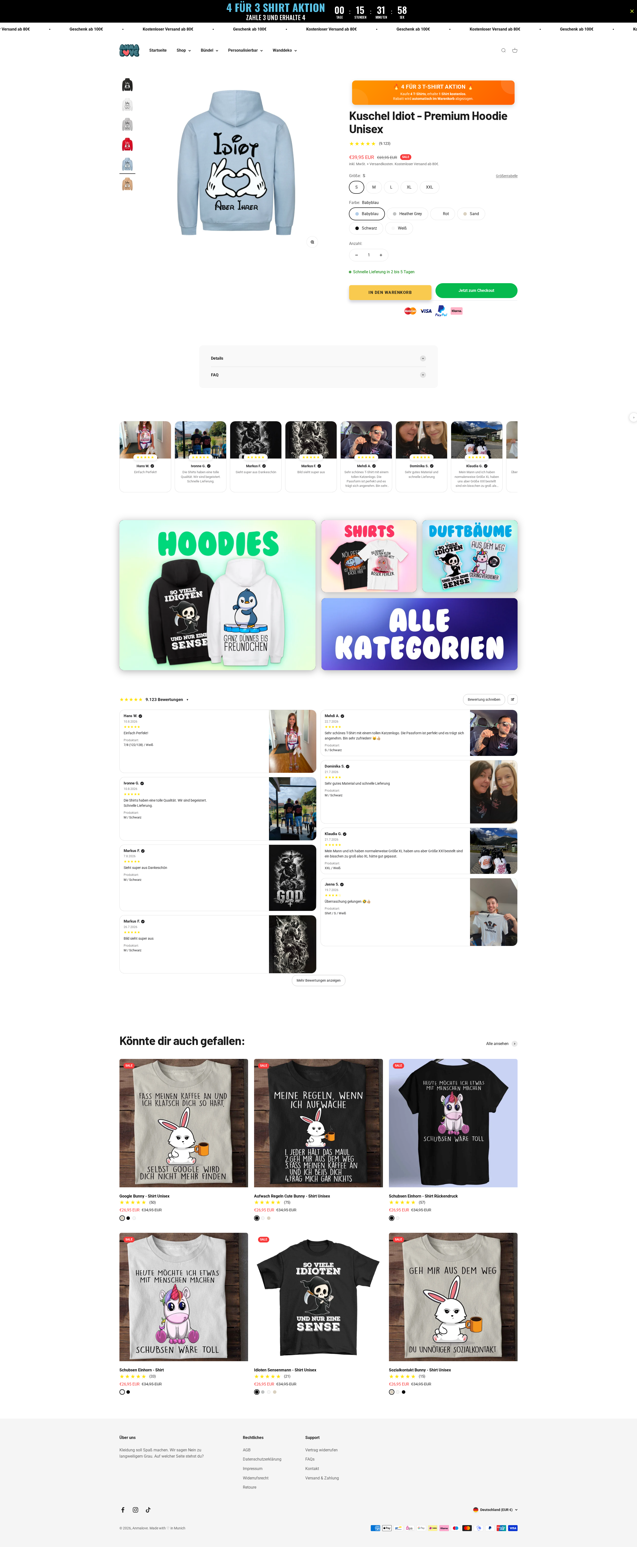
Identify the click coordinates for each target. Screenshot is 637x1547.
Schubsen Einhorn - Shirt (141, 1370)
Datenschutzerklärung (262, 1459)
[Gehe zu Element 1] (127, 85)
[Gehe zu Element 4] (127, 145)
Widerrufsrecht (255, 1478)
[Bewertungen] (145, 440)
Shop (181, 50)
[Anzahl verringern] (356, 255)
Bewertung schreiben (484, 699)
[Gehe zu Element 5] (127, 165)
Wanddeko (282, 50)
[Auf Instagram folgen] (135, 1510)
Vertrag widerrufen (321, 1450)
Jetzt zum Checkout (476, 290)
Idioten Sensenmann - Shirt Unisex (285, 1370)
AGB (247, 1450)
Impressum (253, 1468)
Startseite (158, 50)
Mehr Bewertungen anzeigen (319, 980)
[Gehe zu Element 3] (127, 125)
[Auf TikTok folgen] (148, 1510)
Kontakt (312, 1468)
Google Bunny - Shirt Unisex (144, 1196)
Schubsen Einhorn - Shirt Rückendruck (423, 1196)
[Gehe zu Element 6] (127, 185)
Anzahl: (355, 243)
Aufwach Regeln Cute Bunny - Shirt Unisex (292, 1196)
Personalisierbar (243, 50)
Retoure (249, 1487)
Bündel (207, 50)
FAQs (310, 1459)
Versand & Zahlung (322, 1478)
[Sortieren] (513, 699)
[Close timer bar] (632, 11)
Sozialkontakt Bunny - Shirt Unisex (420, 1370)
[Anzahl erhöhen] (381, 255)
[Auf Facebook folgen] (122, 1510)
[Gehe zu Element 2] (127, 105)
